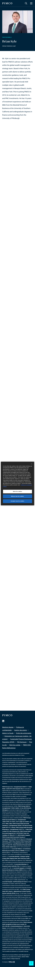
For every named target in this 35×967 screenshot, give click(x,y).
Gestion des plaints (20, 730)
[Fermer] (31, 464)
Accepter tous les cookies (17, 501)
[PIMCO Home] (7, 3)
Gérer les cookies (14, 745)
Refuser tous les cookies (17, 496)
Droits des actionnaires (23, 733)
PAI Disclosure (22, 742)
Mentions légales (7, 727)
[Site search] (26, 3)
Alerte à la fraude (7, 733)
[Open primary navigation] (31, 3)
